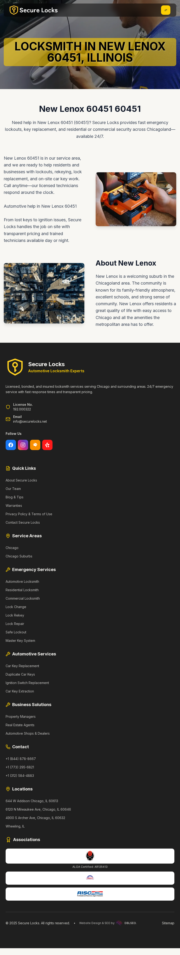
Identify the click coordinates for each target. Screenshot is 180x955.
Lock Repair (15, 624)
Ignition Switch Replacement (27, 683)
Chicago (12, 548)
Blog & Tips (14, 497)
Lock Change (16, 607)
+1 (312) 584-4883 (20, 776)
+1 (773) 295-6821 (20, 767)
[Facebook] (11, 445)
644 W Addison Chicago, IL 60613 (32, 801)
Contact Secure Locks (23, 522)
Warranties (14, 506)
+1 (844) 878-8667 (21, 759)
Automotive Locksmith (22, 581)
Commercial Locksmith (23, 598)
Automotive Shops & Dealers (28, 733)
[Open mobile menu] (165, 10)
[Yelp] (47, 445)
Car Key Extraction (20, 691)
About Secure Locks (21, 480)
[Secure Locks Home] (34, 10)
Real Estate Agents (20, 725)
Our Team (13, 489)
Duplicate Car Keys (20, 674)
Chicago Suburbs (19, 556)
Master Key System (20, 641)
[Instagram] (23, 445)
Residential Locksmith (22, 590)
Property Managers (21, 716)
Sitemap (168, 923)
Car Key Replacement (22, 666)
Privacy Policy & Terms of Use (29, 514)
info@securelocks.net (30, 421)
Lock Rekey (15, 615)
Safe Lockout (16, 632)
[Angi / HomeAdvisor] (35, 445)
